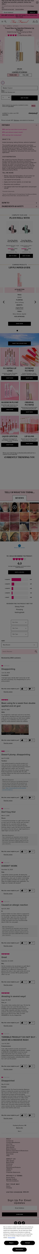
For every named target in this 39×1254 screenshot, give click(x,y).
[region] (19, 1239)
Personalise (19, 1249)
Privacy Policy (11, 1237)
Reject (11, 1242)
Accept (27, 1242)
